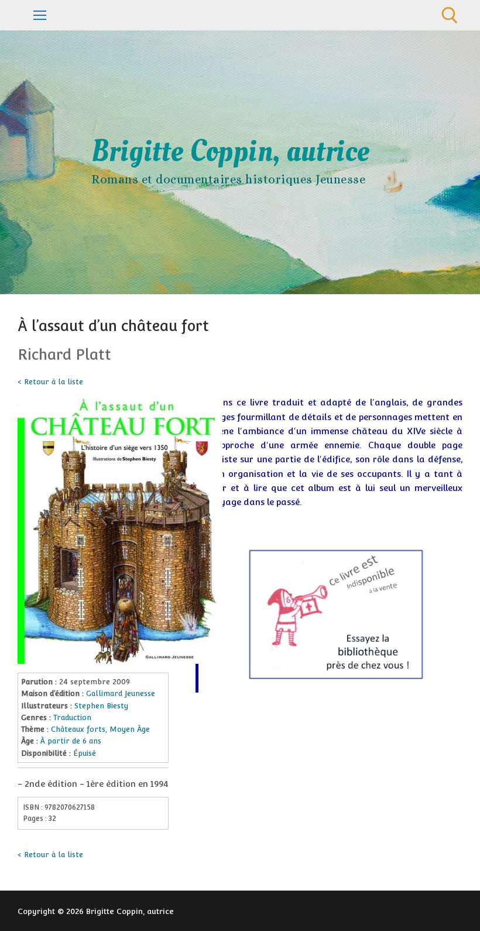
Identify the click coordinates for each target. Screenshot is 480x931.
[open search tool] (449, 15)
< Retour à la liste (50, 381)
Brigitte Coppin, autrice (230, 151)
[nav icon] (40, 15)
